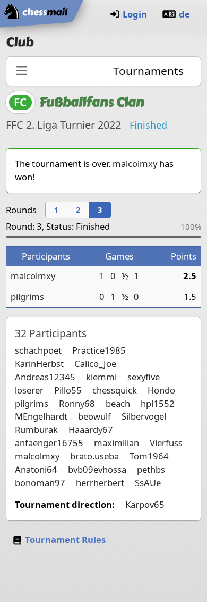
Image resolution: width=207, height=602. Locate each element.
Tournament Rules (65, 539)
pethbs (151, 469)
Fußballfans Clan (91, 102)
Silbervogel (144, 416)
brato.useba (94, 456)
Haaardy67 (90, 429)
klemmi (101, 377)
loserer (29, 390)
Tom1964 (149, 456)
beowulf (94, 416)
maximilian (116, 443)
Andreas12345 (45, 377)
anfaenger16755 (49, 443)
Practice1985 (99, 350)
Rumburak (36, 429)
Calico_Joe (95, 363)
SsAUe (148, 482)
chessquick (114, 390)
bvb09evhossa (97, 469)
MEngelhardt (41, 416)
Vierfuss (166, 443)
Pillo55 (68, 390)
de (184, 14)
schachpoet (38, 350)
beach (118, 403)
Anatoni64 (36, 469)
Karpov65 (145, 504)
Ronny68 (77, 403)
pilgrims (27, 296)
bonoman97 (40, 482)
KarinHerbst (39, 363)
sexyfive (143, 377)
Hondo (161, 390)
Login (135, 14)
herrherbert (100, 482)
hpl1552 (158, 403)
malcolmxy (135, 163)
